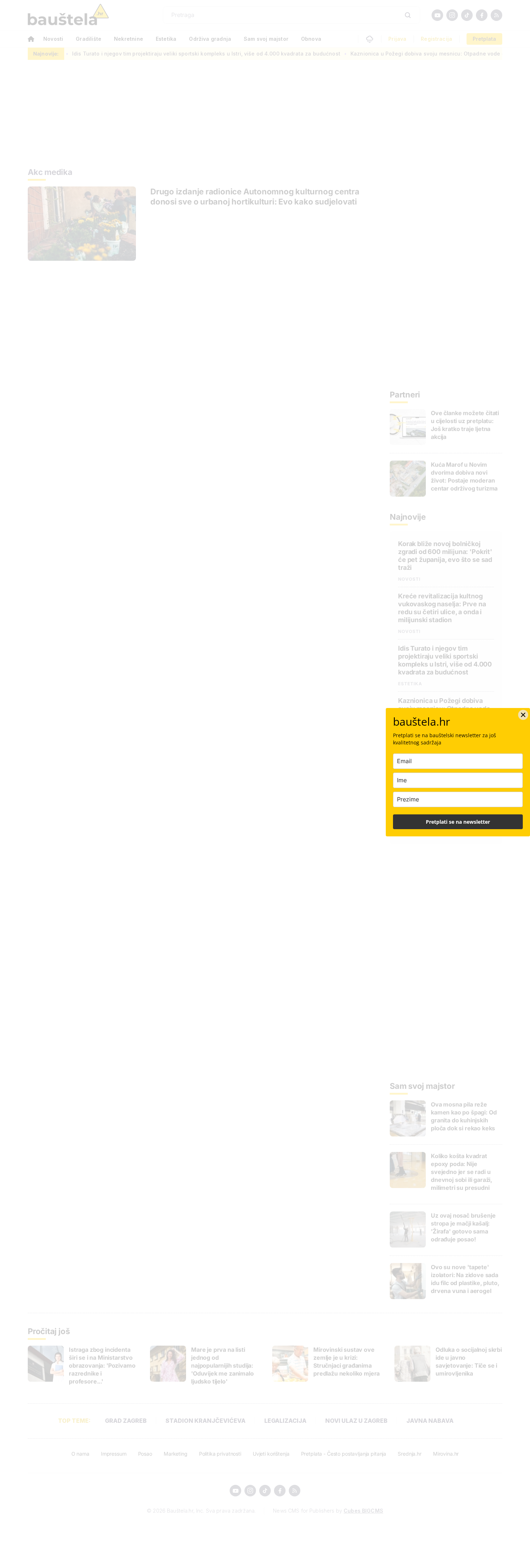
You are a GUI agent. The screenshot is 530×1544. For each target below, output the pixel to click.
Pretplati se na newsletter (458, 821)
